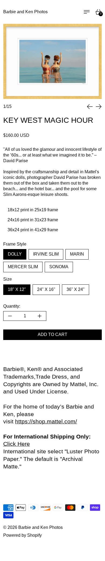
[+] (39, 316)
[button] (90, 106)
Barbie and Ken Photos (40, 527)
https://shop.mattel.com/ (46, 421)
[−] (9, 316)
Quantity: (11, 306)
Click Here (16, 444)
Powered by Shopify (22, 535)
